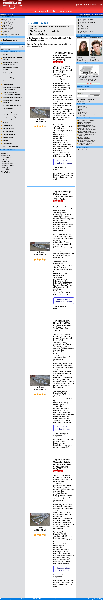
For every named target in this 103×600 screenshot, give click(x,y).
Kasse (101, 14)
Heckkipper (6, 81)
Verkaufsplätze (82, 33)
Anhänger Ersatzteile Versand (11, 34)
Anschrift (81, 25)
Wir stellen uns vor (84, 111)
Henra (5, 161)
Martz (4, 168)
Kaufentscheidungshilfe (9, 27)
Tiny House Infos (83, 144)
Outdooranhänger (8, 131)
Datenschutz (82, 21)
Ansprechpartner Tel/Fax (85, 31)
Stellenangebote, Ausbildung (86, 114)
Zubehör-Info (6, 25)
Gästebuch (81, 106)
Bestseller (6, 54)
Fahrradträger (7, 143)
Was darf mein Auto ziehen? (86, 134)
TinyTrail (10, 14)
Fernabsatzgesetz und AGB (86, 22)
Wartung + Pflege (83, 123)
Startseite (3, 14)
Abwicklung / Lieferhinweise (10, 21)
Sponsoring (81, 115)
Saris (5, 170)
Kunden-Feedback (84, 108)
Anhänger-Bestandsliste (9, 33)
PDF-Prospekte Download (86, 120)
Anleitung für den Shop (8, 19)
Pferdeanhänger (8, 125)
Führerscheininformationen (86, 140)
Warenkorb (94, 14)
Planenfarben (6, 31)
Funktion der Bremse (84, 131)
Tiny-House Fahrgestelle (7, 599)
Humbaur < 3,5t (8, 163)
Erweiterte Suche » (6, 49)
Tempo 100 (81, 135)
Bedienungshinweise (84, 122)
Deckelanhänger (8, 112)
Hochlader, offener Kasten (11, 73)
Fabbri (5, 159)
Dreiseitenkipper (8, 84)
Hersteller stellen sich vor (86, 150)
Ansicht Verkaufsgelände (85, 27)
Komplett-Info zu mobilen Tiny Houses (63, 162)
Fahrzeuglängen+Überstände (87, 132)
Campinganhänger (9, 134)
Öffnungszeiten (83, 28)
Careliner (6, 157)
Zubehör (5, 140)
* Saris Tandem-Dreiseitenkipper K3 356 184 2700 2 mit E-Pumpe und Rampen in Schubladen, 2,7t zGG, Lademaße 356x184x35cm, (89, 79)
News (80, 109)
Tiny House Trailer (8, 128)
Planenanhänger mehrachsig (12, 105)
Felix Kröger (99, 599)
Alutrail (5, 153)
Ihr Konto (87, 14)
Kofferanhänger (8, 108)
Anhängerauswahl (7, 28)
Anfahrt (80, 30)
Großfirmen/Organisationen (10, 24)
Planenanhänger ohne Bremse (12, 97)
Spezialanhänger (8, 137)
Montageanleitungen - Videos (87, 126)
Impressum (81, 24)
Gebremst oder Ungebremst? (87, 129)
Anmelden (80, 14)
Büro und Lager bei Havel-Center (49, 599)
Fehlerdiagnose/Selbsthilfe (86, 125)
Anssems (6, 155)
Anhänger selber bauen (85, 143)
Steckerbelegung (83, 128)
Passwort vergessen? (83, 101)
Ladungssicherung (84, 138)
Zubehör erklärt (83, 137)
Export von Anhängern (8, 30)
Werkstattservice (83, 112)
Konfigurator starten (10, 40)
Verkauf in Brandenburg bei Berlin (27, 599)
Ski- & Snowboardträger (10, 146)
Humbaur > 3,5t (8, 166)
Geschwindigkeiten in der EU (87, 141)
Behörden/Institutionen (8, 22)
